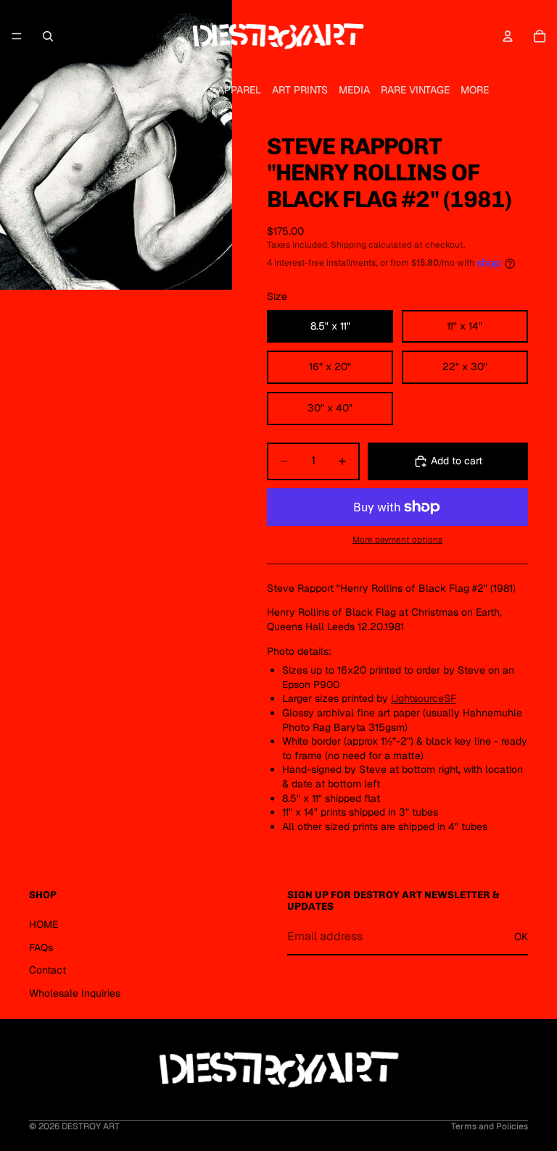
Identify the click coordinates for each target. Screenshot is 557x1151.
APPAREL (239, 89)
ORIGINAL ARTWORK (158, 89)
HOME (83, 89)
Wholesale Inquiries (74, 993)
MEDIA (354, 89)
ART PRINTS (300, 89)
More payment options (397, 539)
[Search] (48, 36)
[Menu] (16, 36)
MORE (475, 89)
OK (521, 936)
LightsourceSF (423, 698)
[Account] (508, 36)
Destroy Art (91, 1126)
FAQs (41, 947)
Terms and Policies (489, 1126)
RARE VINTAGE (415, 89)
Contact (47, 969)
